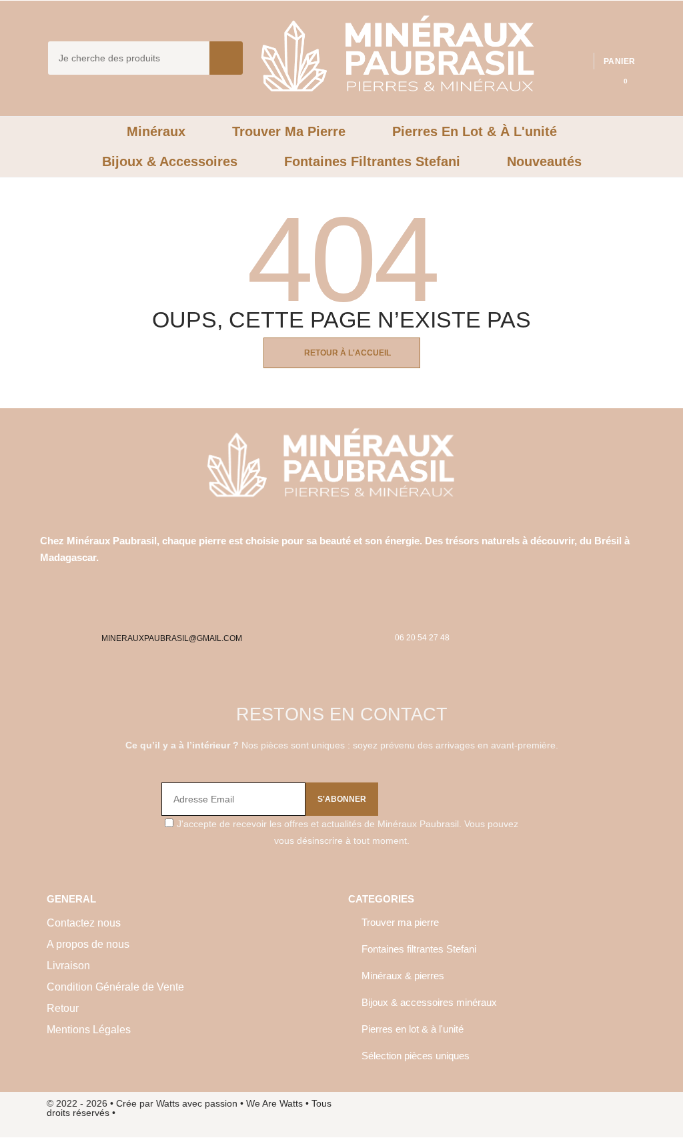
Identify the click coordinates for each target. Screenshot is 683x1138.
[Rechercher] (226, 58)
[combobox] (119, 58)
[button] (616, 79)
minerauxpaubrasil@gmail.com (171, 638)
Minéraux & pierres (403, 975)
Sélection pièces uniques (416, 1055)
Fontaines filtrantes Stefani (419, 949)
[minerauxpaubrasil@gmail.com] (111, 614)
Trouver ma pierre (400, 922)
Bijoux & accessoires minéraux (429, 1002)
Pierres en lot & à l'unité (413, 1029)
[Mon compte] (625, 39)
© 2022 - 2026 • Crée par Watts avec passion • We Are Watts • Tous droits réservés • (189, 1108)
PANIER (619, 61)
